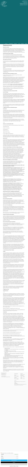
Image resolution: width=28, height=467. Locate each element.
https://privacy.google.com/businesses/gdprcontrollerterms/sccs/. (11, 333)
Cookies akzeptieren (14, 460)
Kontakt (26, 43)
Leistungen (15, 43)
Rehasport (22, 43)
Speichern (14, 464)
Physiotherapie (11, 43)
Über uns (6, 43)
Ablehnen (14, 462)
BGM (19, 43)
